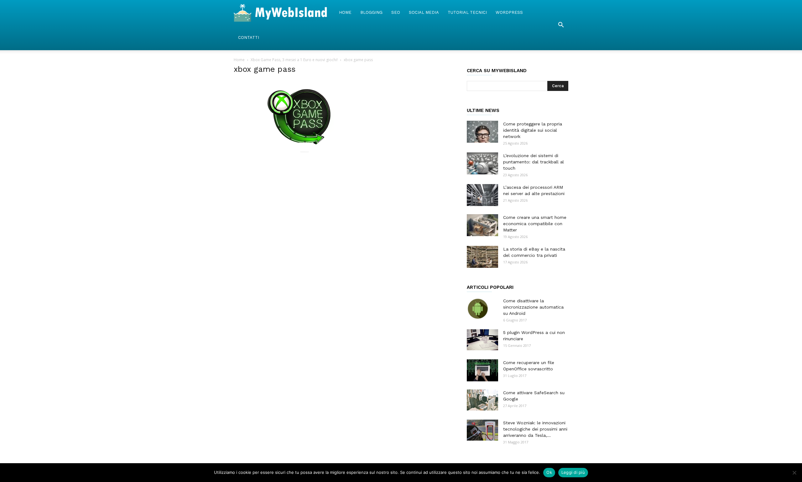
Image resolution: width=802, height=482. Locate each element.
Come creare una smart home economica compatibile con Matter (534, 223)
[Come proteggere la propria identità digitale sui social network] (482, 132)
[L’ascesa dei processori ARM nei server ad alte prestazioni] (482, 195)
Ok (549, 472)
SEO (395, 12)
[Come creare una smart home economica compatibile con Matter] (482, 225)
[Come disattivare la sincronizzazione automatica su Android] (478, 309)
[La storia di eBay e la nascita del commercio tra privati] (482, 257)
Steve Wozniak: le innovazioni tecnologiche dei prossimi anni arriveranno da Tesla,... (535, 429)
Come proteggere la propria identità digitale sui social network (532, 130)
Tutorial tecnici (467, 12)
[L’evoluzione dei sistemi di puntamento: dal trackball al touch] (482, 163)
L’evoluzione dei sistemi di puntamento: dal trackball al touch (533, 162)
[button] (560, 25)
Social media (424, 12)
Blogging (371, 12)
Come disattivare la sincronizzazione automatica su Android (533, 307)
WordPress (509, 12)
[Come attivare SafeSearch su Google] (482, 399)
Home (345, 12)
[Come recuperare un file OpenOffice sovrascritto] (482, 370)
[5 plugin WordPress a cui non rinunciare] (482, 339)
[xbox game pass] (301, 150)
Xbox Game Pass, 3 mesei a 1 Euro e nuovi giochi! (294, 59)
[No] (794, 472)
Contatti (248, 37)
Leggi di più (573, 472)
